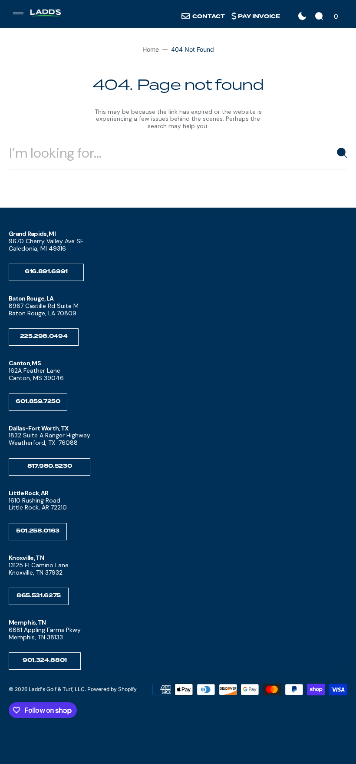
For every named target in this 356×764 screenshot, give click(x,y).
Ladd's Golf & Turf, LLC (57, 689)
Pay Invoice (259, 16)
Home (150, 49)
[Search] (338, 153)
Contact (208, 16)
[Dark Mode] (302, 16)
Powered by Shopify (112, 689)
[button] (18, 13)
